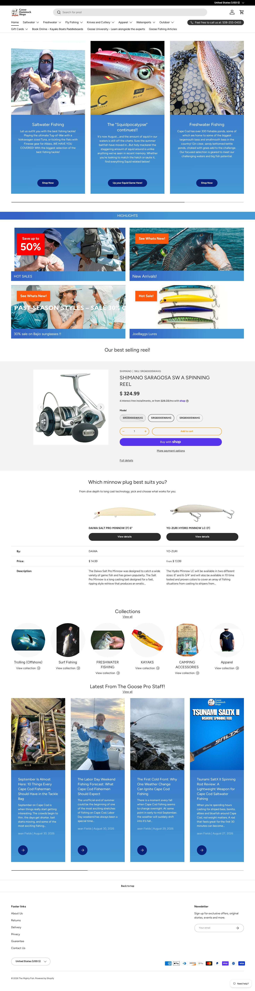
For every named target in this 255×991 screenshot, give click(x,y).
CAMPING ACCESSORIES (187, 664)
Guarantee (17, 941)
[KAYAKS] (147, 640)
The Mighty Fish (26, 978)
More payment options (171, 450)
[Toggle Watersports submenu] (154, 22)
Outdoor (164, 22)
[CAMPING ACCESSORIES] (187, 640)
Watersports (143, 22)
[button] (242, 12)
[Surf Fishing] (68, 640)
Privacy (15, 934)
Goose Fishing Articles (163, 29)
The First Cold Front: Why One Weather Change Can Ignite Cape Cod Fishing (157, 786)
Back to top (127, 886)
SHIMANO (125, 371)
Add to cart (187, 431)
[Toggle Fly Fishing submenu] (81, 22)
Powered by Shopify (44, 978)
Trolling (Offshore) (28, 662)
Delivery (16, 927)
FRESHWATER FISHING (107, 664)
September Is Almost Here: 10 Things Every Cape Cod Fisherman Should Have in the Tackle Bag (38, 789)
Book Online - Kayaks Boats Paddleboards (57, 29)
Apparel (123, 22)
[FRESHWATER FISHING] (108, 640)
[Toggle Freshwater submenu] (60, 22)
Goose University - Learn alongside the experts (116, 29)
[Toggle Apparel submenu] (131, 22)
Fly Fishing (72, 22)
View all (128, 616)
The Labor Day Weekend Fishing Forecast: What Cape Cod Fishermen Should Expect (96, 786)
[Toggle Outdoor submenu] (172, 22)
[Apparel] (227, 640)
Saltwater (29, 22)
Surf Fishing (68, 662)
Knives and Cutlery (98, 22)
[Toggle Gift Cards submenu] (26, 29)
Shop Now (48, 182)
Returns (16, 920)
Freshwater (50, 22)
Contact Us (18, 948)
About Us (17, 913)
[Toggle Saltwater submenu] (38, 22)
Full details (126, 460)
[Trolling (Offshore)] (28, 640)
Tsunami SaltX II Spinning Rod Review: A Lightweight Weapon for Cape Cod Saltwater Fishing (216, 789)
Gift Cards (17, 29)
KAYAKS (147, 662)
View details (125, 536)
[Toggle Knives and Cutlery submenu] (113, 22)
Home (15, 22)
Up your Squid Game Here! (127, 182)
